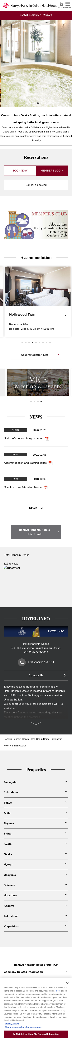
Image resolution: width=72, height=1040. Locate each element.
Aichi (7, 812)
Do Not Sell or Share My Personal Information (36, 1034)
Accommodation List (34, 354)
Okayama (10, 874)
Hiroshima (10, 895)
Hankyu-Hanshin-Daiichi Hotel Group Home (27, 739)
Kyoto (8, 843)
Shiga (7, 833)
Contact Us (36, 675)
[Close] (67, 983)
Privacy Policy (12, 1023)
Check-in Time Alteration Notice (23, 487)
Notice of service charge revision (23, 438)
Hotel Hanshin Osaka (16, 554)
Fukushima (11, 792)
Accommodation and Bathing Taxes (25, 462)
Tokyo (8, 802)
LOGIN (61, 8)
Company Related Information (23, 971)
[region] (36, 1009)
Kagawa (9, 905)
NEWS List (36, 508)
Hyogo (8, 864)
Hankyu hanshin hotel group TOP (36, 964)
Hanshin (57, 739)
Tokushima (11, 916)
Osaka (8, 854)
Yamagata (10, 782)
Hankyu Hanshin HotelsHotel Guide (34, 532)
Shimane (9, 885)
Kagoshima (11, 926)
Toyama (9, 823)
